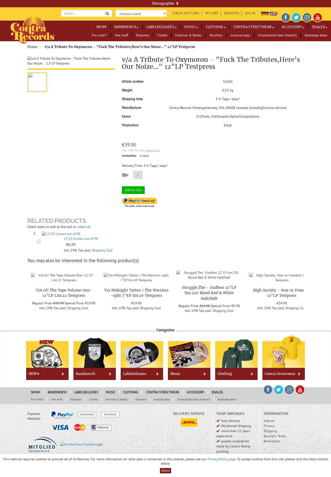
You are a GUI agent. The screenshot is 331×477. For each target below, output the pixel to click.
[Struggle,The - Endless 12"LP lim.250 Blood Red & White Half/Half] (209, 274)
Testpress (142, 35)
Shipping (270, 431)
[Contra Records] (32, 30)
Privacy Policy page (222, 459)
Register (231, 13)
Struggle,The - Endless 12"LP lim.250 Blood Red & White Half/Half (209, 293)
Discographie (163, 3)
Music (190, 26)
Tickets (162, 35)
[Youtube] (318, 17)
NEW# (101, 26)
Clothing (214, 26)
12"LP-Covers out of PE (81, 238)
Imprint (269, 421)
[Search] (107, 13)
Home (32, 47)
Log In (250, 13)
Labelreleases (160, 26)
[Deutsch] (265, 13)
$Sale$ (318, 26)
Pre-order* (99, 35)
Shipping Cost (153, 150)
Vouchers (216, 35)
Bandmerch (125, 26)
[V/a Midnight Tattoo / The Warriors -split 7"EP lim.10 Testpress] (136, 277)
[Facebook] (286, 17)
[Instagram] (307, 17)
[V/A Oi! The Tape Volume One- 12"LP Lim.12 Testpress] (63, 277)
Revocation (272, 441)
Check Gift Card (186, 13)
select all (83, 227)
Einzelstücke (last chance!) (277, 35)
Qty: (125, 174)
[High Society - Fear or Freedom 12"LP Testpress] (282, 277)
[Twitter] (296, 17)
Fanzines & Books (188, 35)
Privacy (269, 426)
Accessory (292, 26)
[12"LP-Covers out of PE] (61, 233)
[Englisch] (273, 13)
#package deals (316, 35)
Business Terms (275, 436)
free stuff (121, 35)
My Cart (211, 13)
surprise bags (240, 35)
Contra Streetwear (252, 26)
